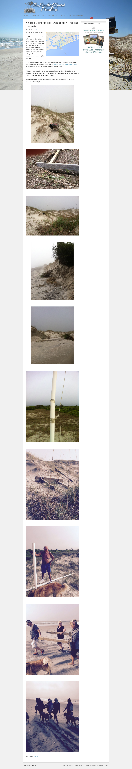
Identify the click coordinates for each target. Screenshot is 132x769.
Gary (36, 29)
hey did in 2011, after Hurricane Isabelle (65, 64)
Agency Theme (78, 765)
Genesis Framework (90, 765)
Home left (35, 756)
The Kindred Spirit (66, 7)
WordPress (100, 765)
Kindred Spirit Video (38, 15)
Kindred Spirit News (76, 15)
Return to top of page (30, 765)
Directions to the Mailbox (57, 15)
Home (26, 15)
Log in (106, 765)
